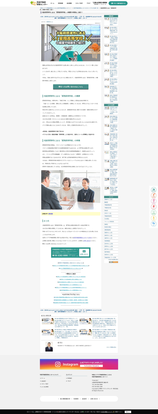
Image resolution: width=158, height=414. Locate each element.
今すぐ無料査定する (119, 3)
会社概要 (69, 3)
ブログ (88, 3)
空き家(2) (107, 218)
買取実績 (60, 3)
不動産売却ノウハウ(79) (110, 257)
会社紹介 (43, 381)
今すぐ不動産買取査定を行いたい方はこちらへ (71, 268)
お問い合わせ (87, 240)
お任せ (90, 237)
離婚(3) (106, 202)
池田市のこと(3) (108, 238)
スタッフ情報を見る (111, 347)
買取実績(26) (108, 229)
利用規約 (76, 399)
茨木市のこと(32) (109, 243)
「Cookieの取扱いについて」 (106, 412)
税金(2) (106, 210)
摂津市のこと (50, 21)
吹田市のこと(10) (109, 254)
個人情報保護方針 (65, 399)
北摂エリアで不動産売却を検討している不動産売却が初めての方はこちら (70, 265)
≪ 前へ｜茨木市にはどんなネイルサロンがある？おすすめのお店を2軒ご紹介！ (59, 16)
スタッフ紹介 (79, 3)
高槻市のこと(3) (108, 232)
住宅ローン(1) (108, 213)
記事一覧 (81, 16)
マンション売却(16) (109, 221)
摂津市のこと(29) (109, 246)
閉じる (128, 412)
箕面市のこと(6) (108, 235)
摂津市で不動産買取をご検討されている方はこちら (71, 263)
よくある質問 (44, 387)
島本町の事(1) (108, 227)
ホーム (52, 3)
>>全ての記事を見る (113, 259)
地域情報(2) (107, 240)
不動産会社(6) (108, 207)
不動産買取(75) (108, 205)
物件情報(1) (107, 252)
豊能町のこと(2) (108, 199)
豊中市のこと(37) (109, 249)
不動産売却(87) (108, 216)
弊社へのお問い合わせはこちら (71, 87)
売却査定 (69, 378)
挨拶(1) (106, 224)
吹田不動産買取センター (80, 237)
